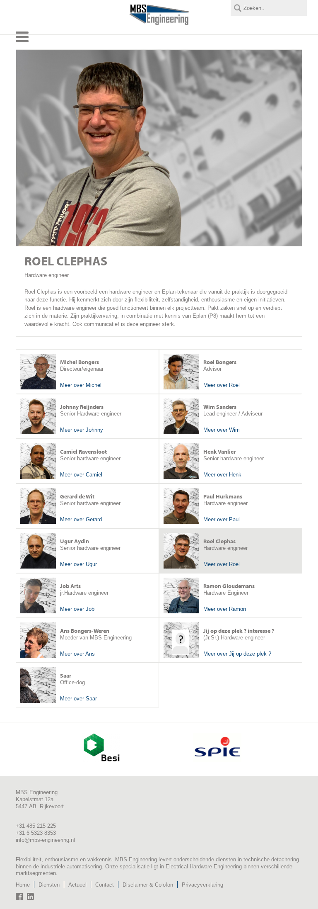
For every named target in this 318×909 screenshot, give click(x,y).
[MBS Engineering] (159, 23)
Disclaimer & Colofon (148, 885)
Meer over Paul (221, 519)
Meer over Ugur (78, 564)
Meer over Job (77, 609)
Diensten (49, 885)
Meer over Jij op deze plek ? (237, 654)
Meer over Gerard (81, 519)
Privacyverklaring (202, 885)
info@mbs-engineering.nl (45, 840)
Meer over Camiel (81, 475)
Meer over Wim (221, 430)
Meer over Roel (221, 385)
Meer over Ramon (224, 609)
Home (23, 885)
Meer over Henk (222, 475)
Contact (104, 885)
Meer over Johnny (81, 430)
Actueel (77, 885)
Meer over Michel (80, 385)
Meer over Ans (77, 654)
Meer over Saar (78, 698)
